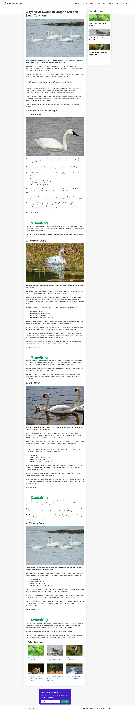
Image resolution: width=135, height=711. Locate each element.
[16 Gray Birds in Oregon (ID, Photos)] (36, 654)
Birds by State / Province (109, 3)
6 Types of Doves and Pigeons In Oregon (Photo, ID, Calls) (35, 678)
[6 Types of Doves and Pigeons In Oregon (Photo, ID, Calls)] (36, 673)
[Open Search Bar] (131, 4)
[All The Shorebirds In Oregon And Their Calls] (55, 654)
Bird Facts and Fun (95, 3)
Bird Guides (124, 3)
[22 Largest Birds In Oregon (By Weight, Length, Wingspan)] (55, 673)
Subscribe (65, 701)
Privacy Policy (107, 708)
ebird (66, 68)
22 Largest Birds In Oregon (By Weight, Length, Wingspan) (55, 678)
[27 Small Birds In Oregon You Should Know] (74, 654)
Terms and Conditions (96, 708)
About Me (85, 708)
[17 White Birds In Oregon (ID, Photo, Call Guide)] (74, 673)
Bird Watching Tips (80, 3)
